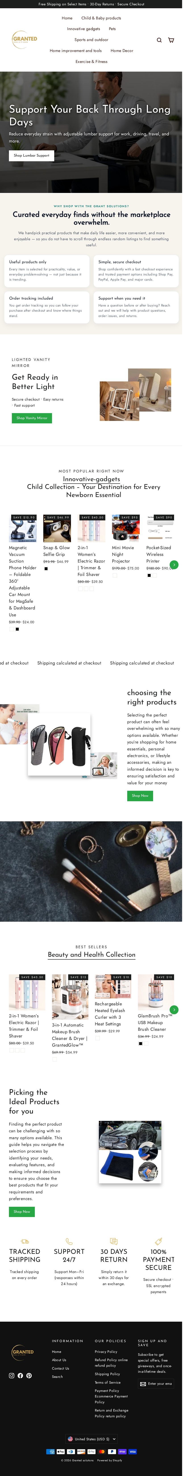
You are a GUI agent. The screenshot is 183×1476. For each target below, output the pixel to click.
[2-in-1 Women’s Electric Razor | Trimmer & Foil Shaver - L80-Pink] (90, 598)
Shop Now (140, 799)
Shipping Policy (105, 1376)
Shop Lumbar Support (31, 154)
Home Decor (120, 51)
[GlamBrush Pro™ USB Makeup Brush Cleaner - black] (138, 1046)
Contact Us (59, 1371)
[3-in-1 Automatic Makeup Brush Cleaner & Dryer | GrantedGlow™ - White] (54, 1061)
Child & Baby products (99, 18)
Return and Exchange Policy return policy (110, 1416)
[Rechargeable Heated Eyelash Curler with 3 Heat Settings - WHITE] (96, 1041)
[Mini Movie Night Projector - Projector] (113, 578)
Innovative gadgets (82, 29)
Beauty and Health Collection (90, 958)
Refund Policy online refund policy (109, 1365)
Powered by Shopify (108, 1464)
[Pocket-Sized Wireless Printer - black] (146, 583)
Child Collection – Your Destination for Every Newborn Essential (92, 494)
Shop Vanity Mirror (32, 421)
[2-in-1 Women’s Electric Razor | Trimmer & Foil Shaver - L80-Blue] (79, 598)
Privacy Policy (104, 1354)
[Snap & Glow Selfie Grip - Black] (45, 571)
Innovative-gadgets (90, 482)
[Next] (170, 567)
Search (56, 1379)
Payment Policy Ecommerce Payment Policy (109, 1399)
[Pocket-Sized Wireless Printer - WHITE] (152, 583)
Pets (110, 29)
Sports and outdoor (90, 40)
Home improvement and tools (74, 51)
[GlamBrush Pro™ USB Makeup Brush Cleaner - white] (144, 1046)
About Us (58, 1362)
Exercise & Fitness (90, 61)
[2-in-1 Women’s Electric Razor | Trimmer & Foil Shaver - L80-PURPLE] (85, 598)
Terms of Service (106, 1385)
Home (65, 18)
